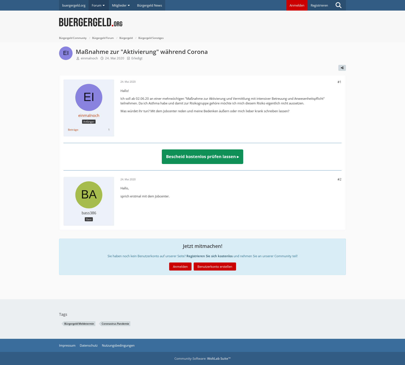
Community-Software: (202, 358)
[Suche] (338, 5)
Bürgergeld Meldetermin (79, 323)
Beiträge (73, 129)
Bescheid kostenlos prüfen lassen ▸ (202, 156)
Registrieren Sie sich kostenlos (209, 256)
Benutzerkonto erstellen (214, 266)
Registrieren (319, 5)
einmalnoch (89, 58)
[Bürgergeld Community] (202, 22)
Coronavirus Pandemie (115, 323)
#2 (340, 179)
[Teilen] (342, 68)
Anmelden (297, 5)
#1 (340, 82)
